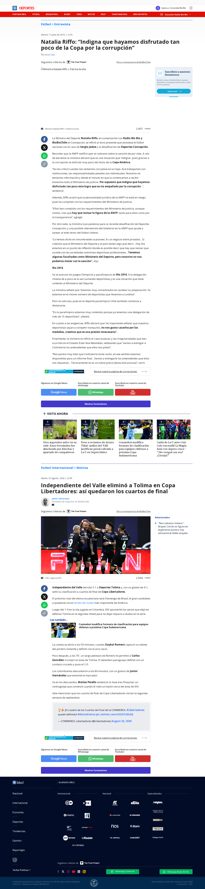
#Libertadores (135, 710)
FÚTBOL (36, 14)
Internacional (19, 803)
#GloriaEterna (86, 714)
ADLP (103, 14)
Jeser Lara (50, 55)
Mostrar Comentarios (96, 404)
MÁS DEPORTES (140, 14)
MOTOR (91, 14)
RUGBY (67, 14)
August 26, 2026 (122, 721)
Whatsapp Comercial (124, 871)
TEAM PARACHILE (119, 14)
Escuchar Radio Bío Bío (176, 14)
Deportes (17, 821)
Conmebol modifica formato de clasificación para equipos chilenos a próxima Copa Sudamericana (113, 626)
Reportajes (18, 850)
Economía (17, 812)
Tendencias (18, 831)
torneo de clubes (84, 602)
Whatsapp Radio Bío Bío (178, 871)
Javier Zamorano (60, 498)
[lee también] (64, 630)
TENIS (79, 14)
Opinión (16, 840)
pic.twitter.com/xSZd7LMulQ (114, 714)
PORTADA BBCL (19, 14)
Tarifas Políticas (21, 869)
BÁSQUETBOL (52, 14)
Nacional (17, 793)
